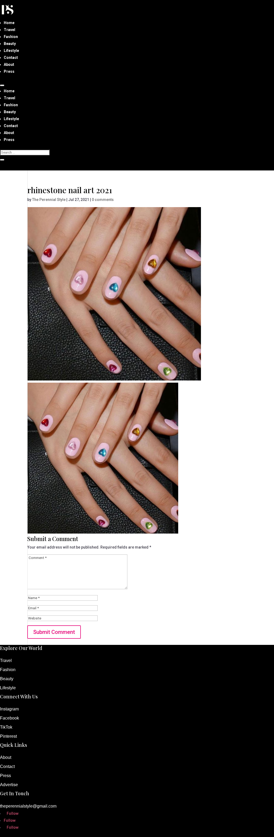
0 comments (103, 199)
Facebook (9, 718)
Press (9, 71)
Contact (11, 57)
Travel (9, 30)
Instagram (9, 709)
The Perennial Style (49, 199)
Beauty (10, 43)
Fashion (11, 37)
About (9, 64)
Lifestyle (11, 50)
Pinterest (8, 736)
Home (9, 23)
